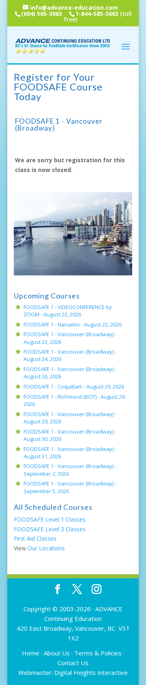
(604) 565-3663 (41, 13)
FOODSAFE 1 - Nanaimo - (73, 324)
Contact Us (73, 663)
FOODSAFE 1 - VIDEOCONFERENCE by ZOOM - (68, 310)
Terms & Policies (98, 653)
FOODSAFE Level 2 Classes (50, 529)
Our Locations (46, 548)
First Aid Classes (35, 538)
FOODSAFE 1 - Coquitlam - (74, 386)
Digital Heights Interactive (91, 672)
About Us (57, 653)
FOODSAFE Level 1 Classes (50, 519)
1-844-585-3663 (96, 13)
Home (30, 653)
